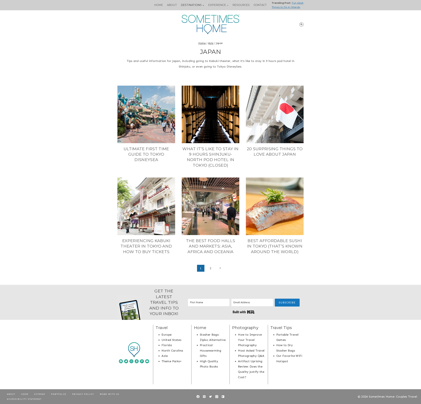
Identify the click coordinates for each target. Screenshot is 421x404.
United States (171, 340)
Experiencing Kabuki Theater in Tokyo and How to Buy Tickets (146, 246)
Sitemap (39, 394)
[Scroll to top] (413, 391)
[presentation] (146, 114)
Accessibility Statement (24, 399)
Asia (164, 356)
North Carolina (172, 350)
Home (158, 5)
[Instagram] (217, 397)
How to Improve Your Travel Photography (250, 340)
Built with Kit (244, 312)
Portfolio (58, 394)
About (172, 5)
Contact (260, 5)
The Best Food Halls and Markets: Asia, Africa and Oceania (210, 246)
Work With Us (109, 394)
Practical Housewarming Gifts (210, 350)
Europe (166, 334)
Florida (166, 345)
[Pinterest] (204, 397)
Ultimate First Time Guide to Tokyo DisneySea (146, 154)
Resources (241, 5)
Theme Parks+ (171, 361)
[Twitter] (210, 397)
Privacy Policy (83, 394)
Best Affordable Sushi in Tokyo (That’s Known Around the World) (275, 246)
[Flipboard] (223, 397)
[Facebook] (198, 397)
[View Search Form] (301, 24)
